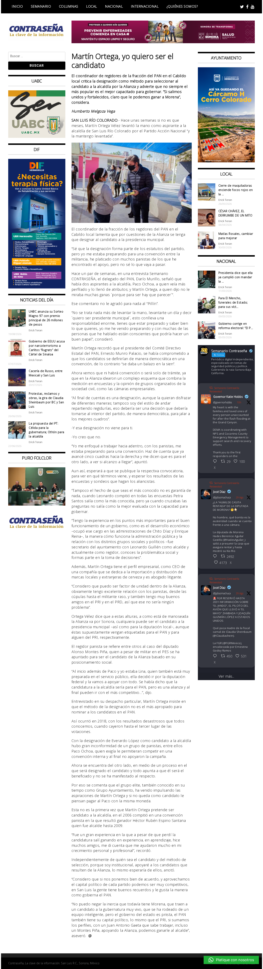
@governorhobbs (222, 402)
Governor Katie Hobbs (228, 397)
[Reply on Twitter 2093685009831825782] (216, 656)
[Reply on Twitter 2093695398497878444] (216, 556)
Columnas (68, 6)
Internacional (145, 6)
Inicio (17, 6)
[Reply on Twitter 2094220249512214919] (216, 461)
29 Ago (239, 497)
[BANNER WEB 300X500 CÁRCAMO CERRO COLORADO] (226, 160)
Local (91, 6)
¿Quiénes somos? (182, 6)
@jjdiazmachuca (222, 497)
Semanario (41, 6)
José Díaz (219, 492)
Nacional (114, 6)
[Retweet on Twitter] (211, 387)
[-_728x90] (163, 41)
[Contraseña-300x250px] (36, 136)
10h (239, 402)
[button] (231, 960)
